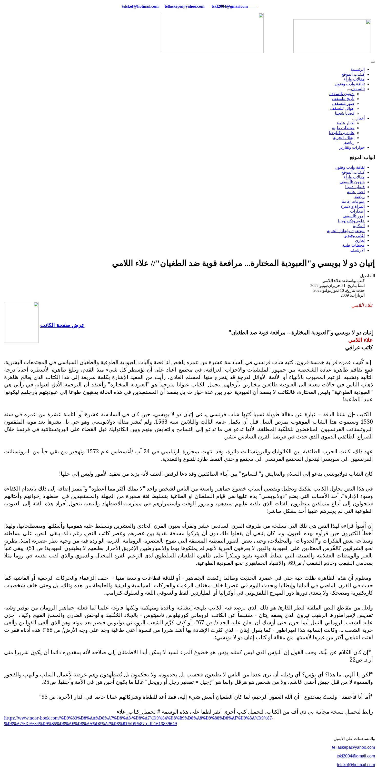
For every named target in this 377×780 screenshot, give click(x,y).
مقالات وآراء (354, 177)
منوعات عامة (353, 201)
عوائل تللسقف (342, 108)
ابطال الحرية (343, 137)
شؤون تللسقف (341, 94)
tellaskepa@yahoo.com (184, 6)
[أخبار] (354, 119)
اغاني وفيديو (354, 235)
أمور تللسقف (354, 216)
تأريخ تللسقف (343, 98)
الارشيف (357, 250)
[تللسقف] (349, 90)
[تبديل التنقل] (373, 62)
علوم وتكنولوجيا (351, 221)
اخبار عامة (356, 191)
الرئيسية (358, 69)
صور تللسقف (343, 103)
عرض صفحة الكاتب (62, 324)
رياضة (349, 142)
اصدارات (357, 211)
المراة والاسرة (353, 206)
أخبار (360, 118)
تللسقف (358, 89)
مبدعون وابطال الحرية (346, 230)
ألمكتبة (359, 226)
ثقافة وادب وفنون (350, 84)
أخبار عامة (345, 123)
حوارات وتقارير (352, 147)
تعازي (360, 240)
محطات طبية (343, 128)
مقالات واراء (354, 79)
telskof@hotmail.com (356, 765)
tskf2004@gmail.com (230, 6)
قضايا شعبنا (344, 113)
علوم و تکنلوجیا (341, 133)
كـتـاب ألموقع (353, 74)
